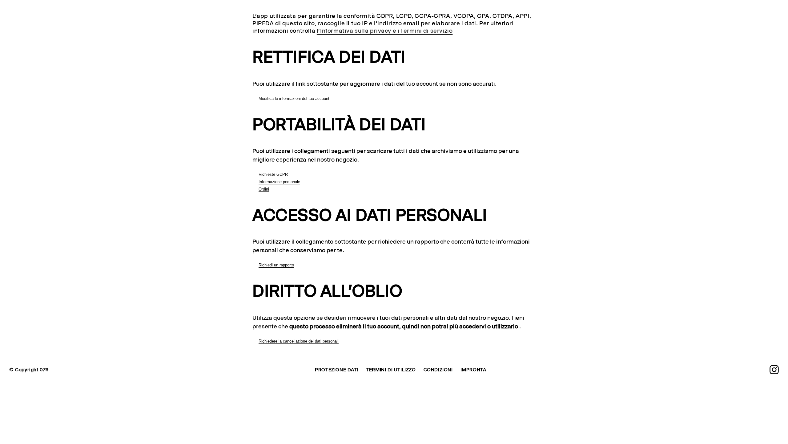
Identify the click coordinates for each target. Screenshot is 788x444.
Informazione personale (279, 181)
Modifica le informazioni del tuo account (294, 98)
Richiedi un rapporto (276, 265)
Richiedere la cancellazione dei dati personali (299, 341)
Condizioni (438, 369)
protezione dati (336, 369)
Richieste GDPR (273, 174)
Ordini (264, 189)
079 (44, 369)
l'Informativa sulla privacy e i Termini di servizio (385, 30)
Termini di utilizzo (391, 369)
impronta (473, 369)
